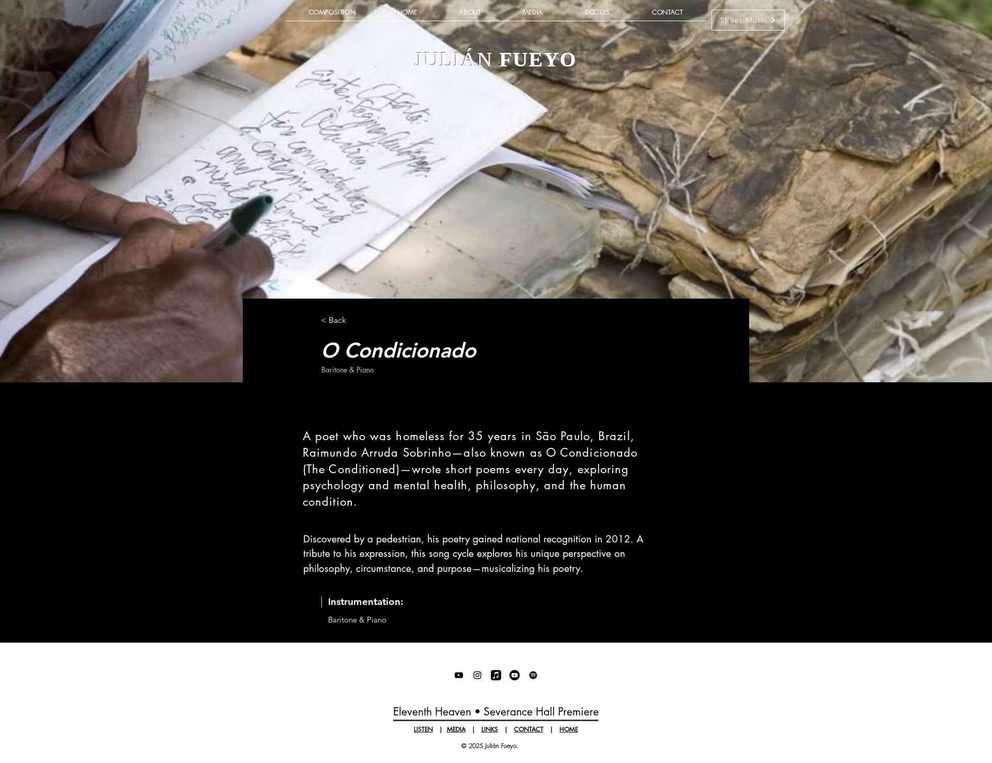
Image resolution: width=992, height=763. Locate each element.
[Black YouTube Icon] (459, 675)
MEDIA (456, 729)
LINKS (490, 729)
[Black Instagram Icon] (477, 675)
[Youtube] (514, 675)
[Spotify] (533, 675)
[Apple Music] (496, 675)
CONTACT (529, 729)
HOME (569, 729)
